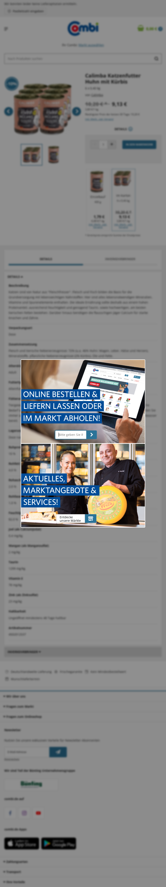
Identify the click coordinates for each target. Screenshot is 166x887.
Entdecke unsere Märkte (70, 519)
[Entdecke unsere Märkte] (90, 518)
